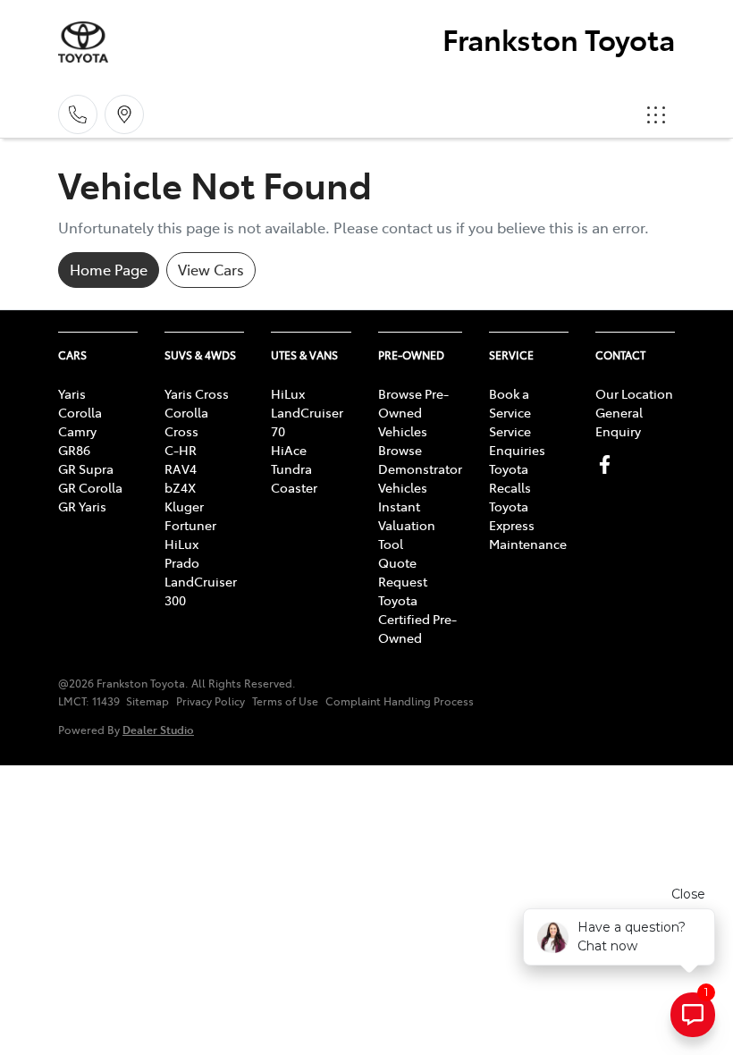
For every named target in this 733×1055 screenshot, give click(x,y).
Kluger (184, 506)
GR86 (74, 450)
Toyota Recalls (510, 478)
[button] (656, 114)
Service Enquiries (517, 440)
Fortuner (190, 525)
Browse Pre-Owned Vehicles (413, 412)
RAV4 (180, 468)
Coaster (294, 487)
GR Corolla (90, 487)
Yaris (72, 393)
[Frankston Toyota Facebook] (608, 464)
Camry (77, 431)
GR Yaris (82, 506)
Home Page (108, 269)
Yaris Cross (196, 393)
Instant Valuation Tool (406, 525)
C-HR (180, 450)
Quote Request (402, 571)
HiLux (181, 544)
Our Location (634, 393)
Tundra (291, 468)
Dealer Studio (158, 729)
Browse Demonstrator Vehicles (420, 468)
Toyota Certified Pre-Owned (417, 618)
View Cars (211, 269)
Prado (181, 562)
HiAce (289, 450)
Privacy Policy (210, 701)
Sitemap (147, 701)
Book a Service (510, 402)
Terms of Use (285, 701)
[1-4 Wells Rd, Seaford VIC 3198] (124, 114)
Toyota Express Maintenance (528, 525)
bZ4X (180, 487)
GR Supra (86, 468)
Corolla (80, 412)
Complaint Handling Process (399, 701)
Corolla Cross (186, 421)
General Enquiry (619, 421)
